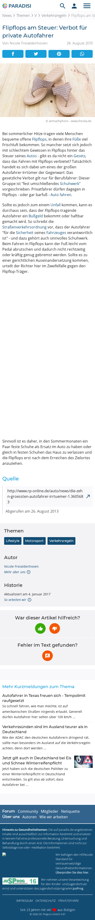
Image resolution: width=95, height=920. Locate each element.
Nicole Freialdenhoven (21, 566)
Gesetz (79, 155)
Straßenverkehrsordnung (24, 227)
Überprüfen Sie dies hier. (72, 872)
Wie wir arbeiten (53, 816)
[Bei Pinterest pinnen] (59, 54)
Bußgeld (36, 215)
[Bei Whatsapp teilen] (82, 54)
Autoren (29, 816)
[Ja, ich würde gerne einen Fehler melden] (47, 655)
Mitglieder (49, 811)
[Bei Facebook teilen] (13, 54)
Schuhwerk (69, 183)
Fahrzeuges (56, 232)
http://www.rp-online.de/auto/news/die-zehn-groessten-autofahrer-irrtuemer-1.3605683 (45, 496)
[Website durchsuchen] (62, 6)
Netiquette (70, 811)
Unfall (55, 204)
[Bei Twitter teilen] (36, 54)
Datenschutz (46, 900)
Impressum (24, 900)
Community (28, 811)
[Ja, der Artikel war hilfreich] (40, 628)
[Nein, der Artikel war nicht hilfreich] (54, 628)
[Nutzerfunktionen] (74, 6)
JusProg (78, 888)
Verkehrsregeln (54, 15)
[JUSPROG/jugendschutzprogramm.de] (20, 881)
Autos (32, 155)
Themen (23, 15)
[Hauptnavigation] (87, 6)
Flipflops (39, 139)
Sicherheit (24, 232)
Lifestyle (12, 541)
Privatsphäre (68, 900)
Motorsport (34, 541)
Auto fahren (60, 194)
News (7, 15)
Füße (76, 139)
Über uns (11, 817)
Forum (8, 811)
